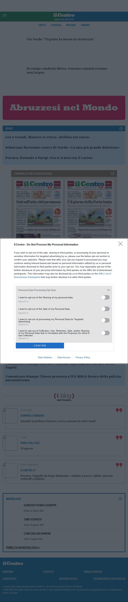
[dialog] (64, 301)
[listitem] (64, 290)
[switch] (105, 297)
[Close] (121, 245)
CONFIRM (40, 345)
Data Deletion (45, 357)
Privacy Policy (83, 357)
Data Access (64, 357)
